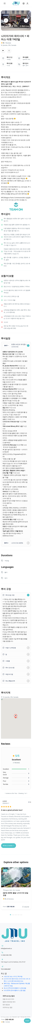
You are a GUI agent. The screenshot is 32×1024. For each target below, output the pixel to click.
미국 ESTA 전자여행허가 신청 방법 (14, 990)
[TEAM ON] (27, 887)
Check (27, 1021)
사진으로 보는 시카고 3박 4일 (13, 976)
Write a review (8, 846)
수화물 (8, 661)
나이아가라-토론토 (13, 543)
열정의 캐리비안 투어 (9, 1002)
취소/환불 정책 (10, 681)
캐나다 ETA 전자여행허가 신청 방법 (15, 988)
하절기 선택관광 (11, 648)
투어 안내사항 (10, 668)
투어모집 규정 (10, 595)
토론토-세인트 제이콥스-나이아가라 (15, 345)
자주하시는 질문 (7, 1007)
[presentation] (6, 20)
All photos (25, 26)
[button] (24, 3)
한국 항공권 (6, 1005)
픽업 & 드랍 (9, 674)
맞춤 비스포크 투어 (8, 999)
